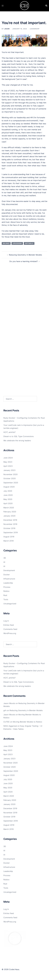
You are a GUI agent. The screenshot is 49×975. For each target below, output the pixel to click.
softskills (29, 243)
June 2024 (8, 458)
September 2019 (10, 532)
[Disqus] (24, 299)
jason (7, 29)
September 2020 (10, 482)
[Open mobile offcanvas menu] (3, 5)
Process (6, 587)
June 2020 (8, 495)
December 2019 (10, 520)
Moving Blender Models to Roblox (27, 722)
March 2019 (8, 541)
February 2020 (9, 512)
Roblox (6, 591)
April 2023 (8, 466)
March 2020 (8, 507)
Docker (6, 574)
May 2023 (7, 462)
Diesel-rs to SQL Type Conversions (18, 436)
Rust (5, 595)
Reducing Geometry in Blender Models (25, 255)
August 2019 (8, 537)
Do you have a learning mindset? (23, 261)
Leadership (34, 29)
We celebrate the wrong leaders (17, 440)
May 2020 (7, 499)
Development (9, 570)
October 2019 (9, 528)
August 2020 (9, 487)
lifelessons (17, 243)
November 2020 (10, 474)
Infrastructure (9, 579)
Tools (5, 599)
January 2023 (9, 470)
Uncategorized (9, 603)
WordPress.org (9, 633)
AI (4, 562)
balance (6, 243)
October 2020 (9, 478)
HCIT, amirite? (9, 432)
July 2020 (7, 491)
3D (4, 558)
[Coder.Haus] (24, 5)
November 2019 (10, 524)
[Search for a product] (46, 6)
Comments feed (10, 629)
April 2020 (8, 503)
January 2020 (9, 516)
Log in (6, 621)
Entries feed (8, 625)
